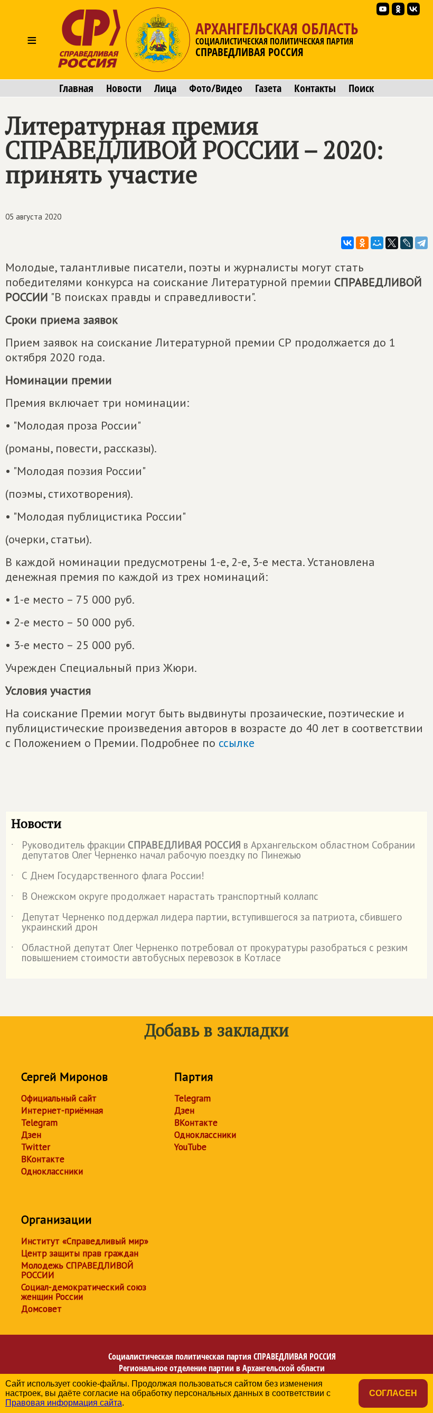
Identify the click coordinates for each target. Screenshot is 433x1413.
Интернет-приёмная (62, 1110)
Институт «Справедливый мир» (84, 1241)
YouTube (190, 1147)
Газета (268, 88)
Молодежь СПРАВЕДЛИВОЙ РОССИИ (77, 1270)
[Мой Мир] (377, 242)
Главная (76, 88)
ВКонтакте (42, 1159)
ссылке (237, 742)
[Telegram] (421, 242)
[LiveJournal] (406, 242)
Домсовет (41, 1309)
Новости (124, 88)
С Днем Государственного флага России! (107, 878)
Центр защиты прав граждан (79, 1253)
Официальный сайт (59, 1098)
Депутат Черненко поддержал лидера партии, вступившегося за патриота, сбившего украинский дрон (206, 922)
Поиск (361, 88)
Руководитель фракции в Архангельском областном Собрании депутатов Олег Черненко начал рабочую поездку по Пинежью (213, 850)
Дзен (31, 1134)
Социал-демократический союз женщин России (83, 1291)
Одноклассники (52, 1171)
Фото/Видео (215, 88)
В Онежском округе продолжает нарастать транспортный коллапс (164, 898)
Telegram (39, 1122)
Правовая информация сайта (63, 1402)
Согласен (393, 1393)
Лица (165, 88)
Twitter (35, 1147)
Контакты (315, 88)
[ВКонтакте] (347, 242)
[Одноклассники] (362, 242)
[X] (391, 242)
